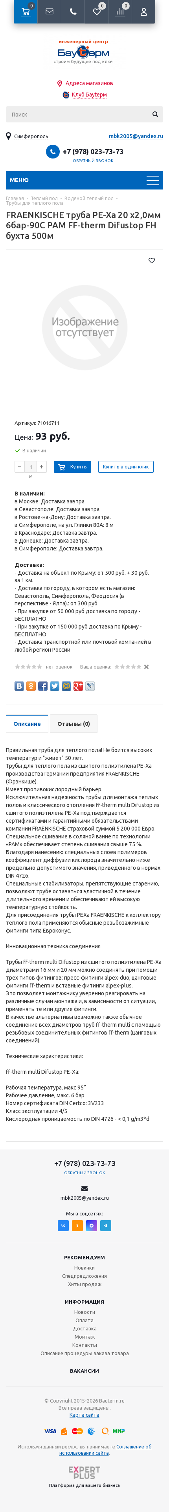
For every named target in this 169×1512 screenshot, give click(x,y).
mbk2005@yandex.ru (136, 136)
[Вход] (143, 12)
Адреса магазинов (89, 83)
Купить (78, 466)
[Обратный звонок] (72, 12)
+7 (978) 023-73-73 (93, 151)
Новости (84, 1312)
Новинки (84, 1267)
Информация (84, 1301)
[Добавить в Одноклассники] (31, 686)
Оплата (84, 1320)
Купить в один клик (126, 466)
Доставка (85, 1328)
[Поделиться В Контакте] (19, 686)
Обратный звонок (93, 160)
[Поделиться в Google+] (78, 686)
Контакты (84, 1345)
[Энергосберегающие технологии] (84, 51)
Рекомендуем (84, 1257)
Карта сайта (84, 1414)
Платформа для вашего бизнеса (84, 1485)
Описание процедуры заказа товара (84, 1353)
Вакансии (84, 1371)
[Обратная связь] (49, 12)
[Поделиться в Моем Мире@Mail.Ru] (66, 686)
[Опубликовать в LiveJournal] (90, 686)
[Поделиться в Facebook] (43, 686)
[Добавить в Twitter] (54, 686)
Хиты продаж (84, 1284)
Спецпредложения (84, 1276)
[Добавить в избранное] (152, 260)
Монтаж (85, 1336)
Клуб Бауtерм (89, 94)
